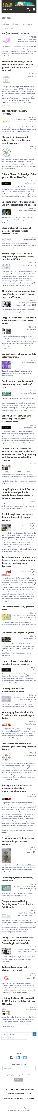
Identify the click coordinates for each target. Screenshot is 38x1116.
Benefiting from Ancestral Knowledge (14, 112)
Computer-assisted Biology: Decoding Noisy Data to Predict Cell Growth (17, 904)
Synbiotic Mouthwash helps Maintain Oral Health (15, 968)
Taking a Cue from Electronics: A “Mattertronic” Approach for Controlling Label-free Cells (18, 940)
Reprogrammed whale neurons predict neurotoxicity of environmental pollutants (17, 787)
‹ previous (12, 1034)
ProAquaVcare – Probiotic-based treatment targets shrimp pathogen (18, 840)
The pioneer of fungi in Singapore (18, 632)
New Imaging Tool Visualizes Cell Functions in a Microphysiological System (18, 715)
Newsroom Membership (14, 1098)
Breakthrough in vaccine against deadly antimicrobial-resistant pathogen (17, 516)
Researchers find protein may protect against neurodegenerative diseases (19, 746)
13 (10, 1038)
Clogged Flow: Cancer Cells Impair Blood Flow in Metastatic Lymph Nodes (19, 320)
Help (29, 1093)
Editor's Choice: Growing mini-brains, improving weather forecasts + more (17, 418)
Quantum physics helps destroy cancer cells (17, 879)
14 (14, 1038)
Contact (14, 1089)
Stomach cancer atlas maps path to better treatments (19, 355)
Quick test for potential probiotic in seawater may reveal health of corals (19, 384)
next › (19, 1038)
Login (9, 9)
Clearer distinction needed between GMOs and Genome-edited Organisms (16, 139)
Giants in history (8, 28)
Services (30, 1098)
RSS (19, 1103)
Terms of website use (15, 1093)
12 (6, 1038)
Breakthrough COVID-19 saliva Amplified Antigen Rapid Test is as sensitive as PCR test (18, 256)
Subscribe (18, 1080)
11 (3, 1038)
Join (4, 9)
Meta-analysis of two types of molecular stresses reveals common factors (16, 230)
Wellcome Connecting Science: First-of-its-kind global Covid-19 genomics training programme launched (17, 66)
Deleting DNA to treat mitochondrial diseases (13, 690)
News (7, 24)
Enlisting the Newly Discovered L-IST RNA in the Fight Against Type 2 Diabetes (18, 1000)
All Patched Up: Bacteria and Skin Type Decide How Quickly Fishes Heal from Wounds (18, 293)
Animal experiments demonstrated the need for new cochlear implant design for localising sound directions (19, 561)
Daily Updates (13, 1075)
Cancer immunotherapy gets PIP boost (18, 608)
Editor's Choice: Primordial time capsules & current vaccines (17, 662)
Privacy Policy (27, 1089)
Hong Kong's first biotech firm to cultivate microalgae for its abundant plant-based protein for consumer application (18, 493)
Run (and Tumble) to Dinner (15, 33)
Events (17, 24)
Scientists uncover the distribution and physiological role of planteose (19, 203)
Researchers (29, 24)
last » (24, 1038)
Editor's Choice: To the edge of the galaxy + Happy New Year (19, 175)
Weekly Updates (26, 1075)
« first (4, 1034)
